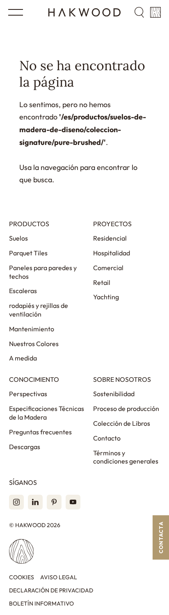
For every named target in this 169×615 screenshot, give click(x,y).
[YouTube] (73, 502)
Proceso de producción (126, 408)
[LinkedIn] (35, 502)
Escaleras (23, 291)
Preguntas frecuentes (40, 432)
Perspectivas (28, 394)
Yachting (106, 297)
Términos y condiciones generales (125, 457)
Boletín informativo (41, 603)
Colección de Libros (121, 423)
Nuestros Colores (34, 344)
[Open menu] (15, 12)
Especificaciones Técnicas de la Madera (46, 412)
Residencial (110, 238)
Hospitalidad (111, 253)
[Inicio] (84, 12)
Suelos (18, 238)
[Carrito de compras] (155, 12)
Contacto (107, 438)
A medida (23, 358)
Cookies (21, 577)
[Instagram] (16, 502)
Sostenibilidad (114, 394)
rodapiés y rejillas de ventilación (38, 309)
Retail (101, 282)
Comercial (108, 268)
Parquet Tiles (28, 253)
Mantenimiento (31, 329)
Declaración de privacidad (51, 590)
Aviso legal (58, 577)
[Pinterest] (54, 502)
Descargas (24, 447)
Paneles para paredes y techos (43, 272)
